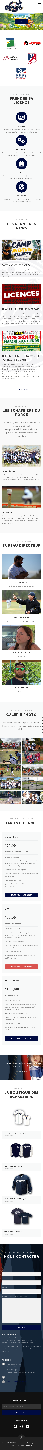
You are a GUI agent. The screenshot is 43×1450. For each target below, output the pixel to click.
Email (5, 1279)
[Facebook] (15, 1426)
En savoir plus (21, 1071)
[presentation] (3, 21)
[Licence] (21, 117)
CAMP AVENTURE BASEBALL (17, 265)
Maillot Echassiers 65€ (15, 1133)
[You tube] (27, 1426)
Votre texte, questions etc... (16, 1296)
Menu (39, 4)
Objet (4, 1288)
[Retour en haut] (21, 1437)
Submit (21, 1328)
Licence (21, 126)
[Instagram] (21, 1426)
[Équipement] (21, 140)
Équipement (21, 149)
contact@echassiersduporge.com (17, 1382)
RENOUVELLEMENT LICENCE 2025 (21, 309)
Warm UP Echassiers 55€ (15, 1199)
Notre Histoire (8, 471)
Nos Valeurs (7, 512)
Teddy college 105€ (13, 1166)
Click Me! (21, 21)
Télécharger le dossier (21, 895)
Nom (4, 1270)
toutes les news (22, 389)
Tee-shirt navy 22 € (13, 1232)
